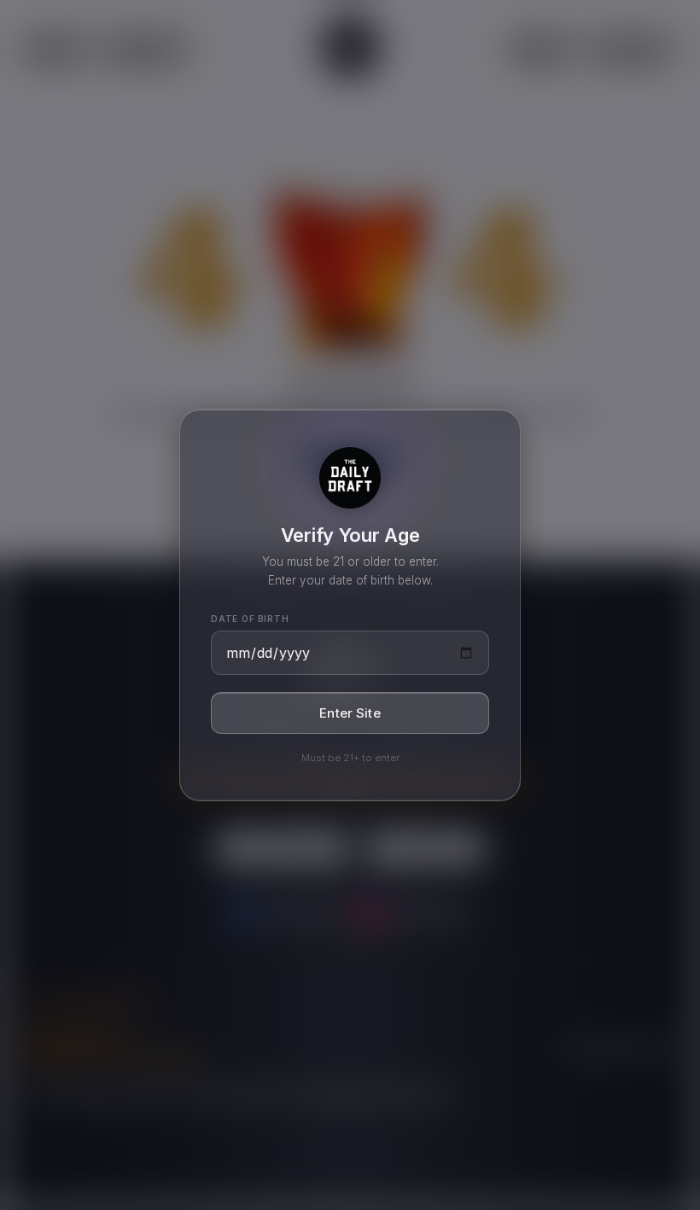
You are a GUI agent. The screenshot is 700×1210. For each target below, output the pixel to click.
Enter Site (350, 713)
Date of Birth (250, 619)
